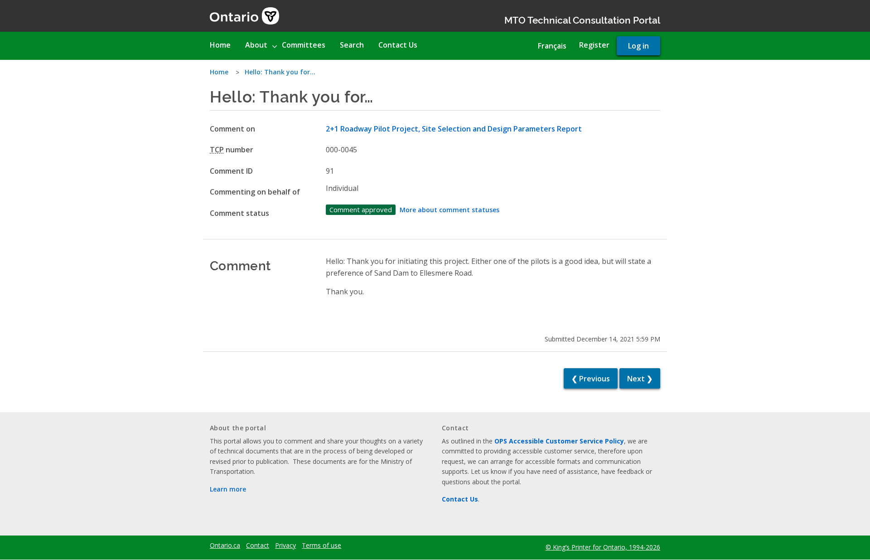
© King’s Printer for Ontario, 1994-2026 (603, 547)
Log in (638, 46)
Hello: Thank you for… (280, 72)
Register (594, 45)
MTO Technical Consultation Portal (582, 19)
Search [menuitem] (352, 45)
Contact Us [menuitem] (397, 45)
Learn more (228, 489)
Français (552, 46)
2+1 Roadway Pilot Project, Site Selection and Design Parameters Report (454, 129)
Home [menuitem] (220, 45)
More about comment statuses (449, 209)
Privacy (285, 545)
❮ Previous (590, 379)
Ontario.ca (225, 545)
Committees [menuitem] (303, 45)
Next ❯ (639, 379)
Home (219, 72)
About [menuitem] (256, 45)
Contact (257, 545)
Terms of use (321, 545)
